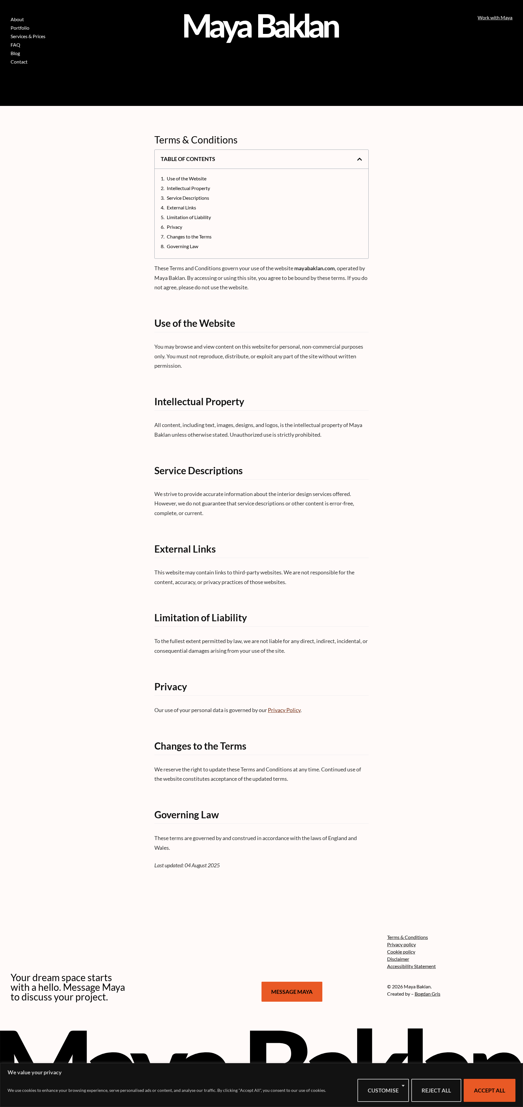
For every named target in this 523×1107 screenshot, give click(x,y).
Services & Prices (28, 36)
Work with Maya (495, 17)
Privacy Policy (284, 710)
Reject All (436, 1090)
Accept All (489, 1090)
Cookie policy (401, 951)
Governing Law (182, 246)
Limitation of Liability (189, 217)
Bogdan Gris (427, 994)
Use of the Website (186, 178)
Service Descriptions (188, 198)
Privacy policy (401, 944)
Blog (15, 53)
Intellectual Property (188, 188)
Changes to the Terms (189, 236)
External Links (181, 207)
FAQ (15, 45)
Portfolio (20, 28)
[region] (261, 1085)
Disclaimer (398, 959)
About (17, 19)
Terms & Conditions (407, 937)
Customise (383, 1090)
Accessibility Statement (411, 966)
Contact (19, 61)
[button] (359, 159)
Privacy (174, 227)
